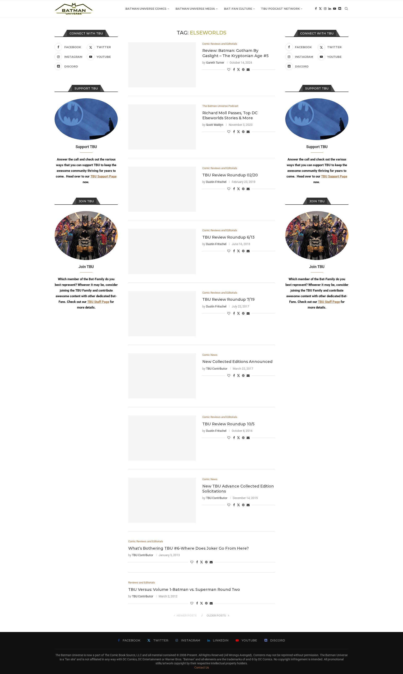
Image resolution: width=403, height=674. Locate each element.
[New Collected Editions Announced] (162, 375)
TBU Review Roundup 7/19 (228, 299)
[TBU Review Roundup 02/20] (162, 189)
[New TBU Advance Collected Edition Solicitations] (162, 500)
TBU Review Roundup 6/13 (228, 237)
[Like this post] (228, 69)
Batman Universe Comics (145, 8)
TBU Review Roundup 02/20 (230, 175)
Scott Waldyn (214, 124)
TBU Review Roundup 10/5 (228, 424)
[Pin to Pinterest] (243, 69)
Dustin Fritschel (216, 182)
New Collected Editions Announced (237, 361)
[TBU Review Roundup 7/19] (162, 313)
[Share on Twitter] (238, 69)
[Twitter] (320, 8)
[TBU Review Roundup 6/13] (162, 251)
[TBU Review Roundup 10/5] (162, 438)
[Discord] (339, 8)
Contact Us (201, 667)
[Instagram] (325, 8)
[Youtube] (334, 8)
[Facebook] (316, 8)
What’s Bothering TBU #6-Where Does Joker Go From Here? (188, 548)
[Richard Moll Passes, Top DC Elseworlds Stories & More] (162, 127)
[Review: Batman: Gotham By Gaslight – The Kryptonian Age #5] (162, 64)
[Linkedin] (329, 8)
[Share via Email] (248, 69)
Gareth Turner (215, 62)
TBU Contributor (216, 368)
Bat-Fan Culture (238, 8)
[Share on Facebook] (234, 69)
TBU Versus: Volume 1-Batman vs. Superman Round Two (184, 589)
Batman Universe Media (195, 8)
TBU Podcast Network (280, 8)
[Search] (346, 8)
